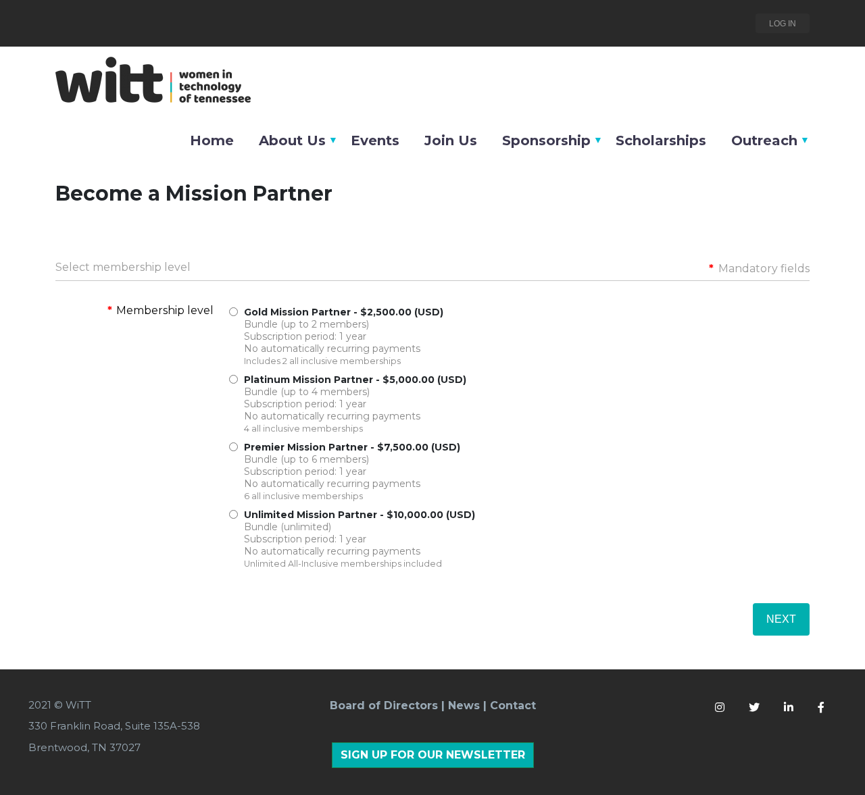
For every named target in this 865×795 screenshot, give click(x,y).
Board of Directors (384, 705)
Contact (513, 705)
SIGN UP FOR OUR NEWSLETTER (433, 754)
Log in (782, 23)
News (464, 705)
